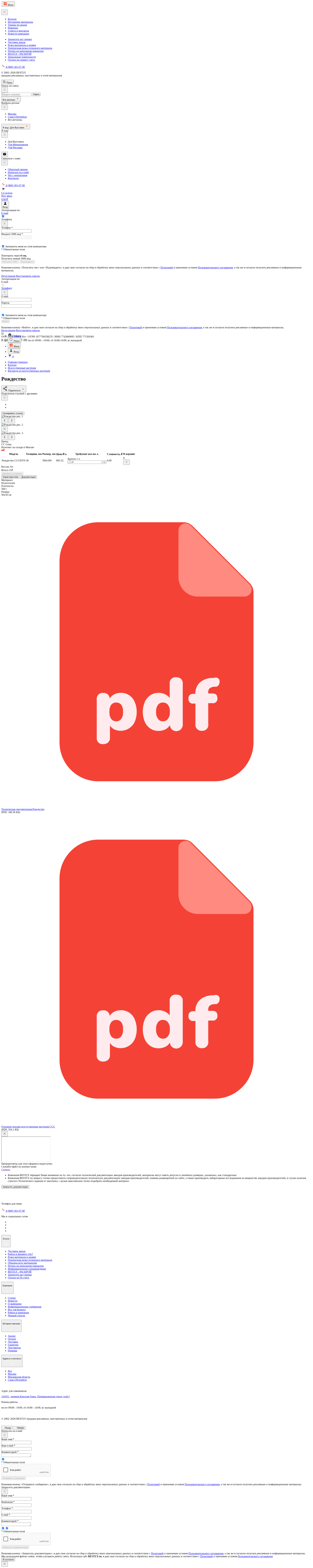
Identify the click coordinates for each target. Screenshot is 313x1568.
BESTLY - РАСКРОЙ (19, 54)
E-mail (4, 213)
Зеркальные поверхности (22, 57)
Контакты (13, 178)
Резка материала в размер (22, 45)
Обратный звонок (18, 169)
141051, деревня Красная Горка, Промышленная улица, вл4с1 (35, 1396)
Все (10, 1371)
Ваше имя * (7, 1439)
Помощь (12, 1350)
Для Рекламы (15, 147)
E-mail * (5, 1514)
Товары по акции (17, 25)
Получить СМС (10, 262)
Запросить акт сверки (20, 39)
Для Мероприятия (18, 144)
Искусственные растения (22, 368)
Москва (12, 113)
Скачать (5, 1169)
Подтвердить (27, 262)
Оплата (12, 1338)
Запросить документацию (15, 1187)
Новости (12, 1300)
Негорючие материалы (20, 22)
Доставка (13, 1341)
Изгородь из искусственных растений (29, 370)
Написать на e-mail (18, 172)
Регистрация (8, 276)
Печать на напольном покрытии (26, 51)
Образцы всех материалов (22, 1263)
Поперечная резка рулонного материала (30, 48)
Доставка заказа (16, 42)
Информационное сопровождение (27, 1268)
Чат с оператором (17, 175)
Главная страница (18, 362)
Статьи (12, 1297)
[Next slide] (11, 420)
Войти (5, 321)
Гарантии (13, 1344)
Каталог (12, 19)
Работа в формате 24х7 (20, 1254)
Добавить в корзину (12, 473)
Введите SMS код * (12, 234)
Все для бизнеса (17, 1309)
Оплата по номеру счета (21, 59)
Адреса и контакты (18, 30)
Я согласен (8, 1559)
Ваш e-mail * (8, 1445)
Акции (11, 1336)
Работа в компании (18, 1312)
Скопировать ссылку (13, 413)
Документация (29, 477)
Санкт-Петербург (17, 116)
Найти (36, 94)
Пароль (5, 302)
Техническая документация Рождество (22, 809)
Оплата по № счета (18, 1277)
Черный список (16, 1315)
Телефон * (7, 227)
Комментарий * (10, 1452)
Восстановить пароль (28, 276)
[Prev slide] (4, 420)
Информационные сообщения (24, 1306)
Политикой (166, 267)
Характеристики (10, 477)
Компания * (8, 1502)
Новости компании (18, 33)
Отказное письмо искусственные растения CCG (28, 1126)
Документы (14, 1347)
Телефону (6, 288)
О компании (15, 1303)
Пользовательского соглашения (215, 267)
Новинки (13, 27)
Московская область (19, 1377)
